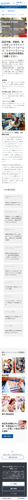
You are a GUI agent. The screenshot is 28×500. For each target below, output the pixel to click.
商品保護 (5, 375)
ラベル (4, 395)
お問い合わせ (19, 3)
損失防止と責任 (11, 11)
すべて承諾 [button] (13, 484)
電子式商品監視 (8, 414)
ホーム (3, 11)
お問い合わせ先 (12, 457)
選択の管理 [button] (13, 488)
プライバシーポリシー (7, 498)
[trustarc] (22, 498)
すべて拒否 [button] (13, 493)
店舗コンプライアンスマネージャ (9, 14)
